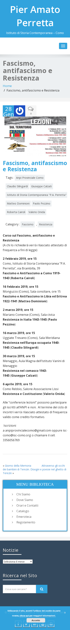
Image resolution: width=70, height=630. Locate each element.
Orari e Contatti (27, 505)
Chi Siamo (23, 494)
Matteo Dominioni (18, 203)
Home (7, 86)
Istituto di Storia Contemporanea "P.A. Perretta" (36, 195)
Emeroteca (23, 517)
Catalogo (22, 511)
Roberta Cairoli (16, 212)
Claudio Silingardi (17, 186)
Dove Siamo (24, 500)
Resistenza (45, 224)
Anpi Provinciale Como (29, 177)
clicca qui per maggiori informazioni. (38, 615)
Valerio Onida (37, 212)
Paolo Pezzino (41, 203)
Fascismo (27, 224)
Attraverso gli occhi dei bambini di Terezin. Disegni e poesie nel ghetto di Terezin (34, 469)
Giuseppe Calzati (41, 186)
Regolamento (25, 522)
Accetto (36, 620)
